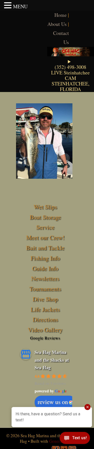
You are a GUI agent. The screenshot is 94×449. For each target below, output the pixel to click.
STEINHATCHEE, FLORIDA (70, 86)
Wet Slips (45, 207)
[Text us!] (75, 439)
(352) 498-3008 (70, 67)
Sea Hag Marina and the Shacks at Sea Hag (52, 360)
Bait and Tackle (45, 248)
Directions (45, 319)
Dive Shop (45, 299)
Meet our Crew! (45, 237)
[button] (8, 5)
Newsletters (45, 278)
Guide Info (45, 268)
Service (45, 227)
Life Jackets (45, 309)
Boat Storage (45, 217)
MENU (20, 6)
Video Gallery (45, 330)
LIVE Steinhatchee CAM (70, 75)
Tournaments (45, 289)
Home (60, 15)
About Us (57, 24)
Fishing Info (45, 258)
